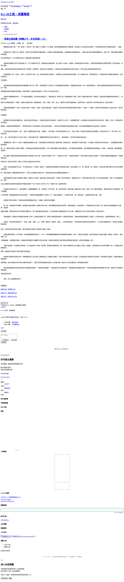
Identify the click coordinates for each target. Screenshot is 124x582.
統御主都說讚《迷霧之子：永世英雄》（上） (25, 39)
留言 (16, 317)
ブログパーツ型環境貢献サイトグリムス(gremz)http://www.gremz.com (11, 499)
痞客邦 (12, 317)
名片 (5, 31)
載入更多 (3, 331)
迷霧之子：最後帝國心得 (9, 293)
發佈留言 (3, 342)
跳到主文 (4, 19)
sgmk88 (3, 307)
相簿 (5, 27)
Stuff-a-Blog (121, 512)
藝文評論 (15, 322)
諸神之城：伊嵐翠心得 (8, 289)
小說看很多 (15, 324)
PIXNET (48, 556)
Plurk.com (17, 449)
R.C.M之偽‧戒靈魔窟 (15, 14)
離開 (10, 578)
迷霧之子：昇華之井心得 (9, 296)
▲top (2, 327)
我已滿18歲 (4, 578)
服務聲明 (79, 556)
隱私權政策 (72, 556)
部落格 (6, 29)
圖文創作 (16, 23)
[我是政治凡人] (6, 536)
